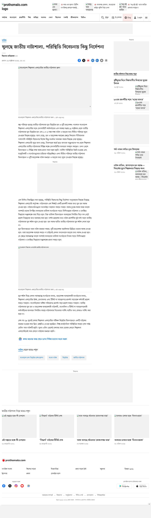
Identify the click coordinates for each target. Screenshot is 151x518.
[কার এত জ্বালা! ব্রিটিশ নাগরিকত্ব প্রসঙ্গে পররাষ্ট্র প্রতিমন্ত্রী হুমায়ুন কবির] (56, 7)
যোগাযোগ (90, 495)
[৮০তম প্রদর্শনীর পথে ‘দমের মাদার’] (142, 106)
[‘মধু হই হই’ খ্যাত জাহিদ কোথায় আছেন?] (123, 7)
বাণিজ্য (36, 17)
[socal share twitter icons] (84, 61)
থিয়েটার (65, 357)
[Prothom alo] (18, 7)
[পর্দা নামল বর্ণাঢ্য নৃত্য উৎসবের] (142, 155)
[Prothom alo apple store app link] (141, 486)
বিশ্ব (29, 17)
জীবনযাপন (74, 17)
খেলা (50, 17)
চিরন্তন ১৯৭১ (129, 469)
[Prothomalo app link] (124, 486)
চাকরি (66, 17)
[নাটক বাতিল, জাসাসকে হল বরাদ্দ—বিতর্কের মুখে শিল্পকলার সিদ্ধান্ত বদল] (142, 174)
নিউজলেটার (101, 495)
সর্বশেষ (4, 17)
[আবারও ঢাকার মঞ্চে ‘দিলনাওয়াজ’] (131, 426)
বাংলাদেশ (13, 17)
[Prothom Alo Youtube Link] (23, 486)
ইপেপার (4, 473)
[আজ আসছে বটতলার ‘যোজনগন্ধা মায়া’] (94, 426)
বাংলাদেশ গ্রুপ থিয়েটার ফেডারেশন (31, 357)
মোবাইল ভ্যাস (55, 473)
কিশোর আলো (31, 469)
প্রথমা (28, 473)
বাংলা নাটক (53, 357)
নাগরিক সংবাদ (7, 469)
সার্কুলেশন (69, 495)
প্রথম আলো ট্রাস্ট (81, 469)
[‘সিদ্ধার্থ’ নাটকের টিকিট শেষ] (56, 426)
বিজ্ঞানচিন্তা (55, 469)
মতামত (43, 17)
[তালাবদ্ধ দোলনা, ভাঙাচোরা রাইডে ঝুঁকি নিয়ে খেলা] (89, 7)
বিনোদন (58, 17)
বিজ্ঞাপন (59, 495)
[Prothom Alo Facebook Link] (5, 486)
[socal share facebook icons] (79, 61)
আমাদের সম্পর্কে (47, 495)
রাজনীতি (22, 17)
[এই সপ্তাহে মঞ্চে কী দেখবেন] (19, 426)
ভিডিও (83, 17)
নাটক (4, 40)
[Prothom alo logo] (13, 461)
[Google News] (28, 486)
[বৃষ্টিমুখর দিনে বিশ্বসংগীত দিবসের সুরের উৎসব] (142, 89)
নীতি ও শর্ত (79, 495)
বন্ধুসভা (102, 469)
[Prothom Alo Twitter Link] (11, 486)
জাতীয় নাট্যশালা (78, 357)
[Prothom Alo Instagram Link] (17, 486)
